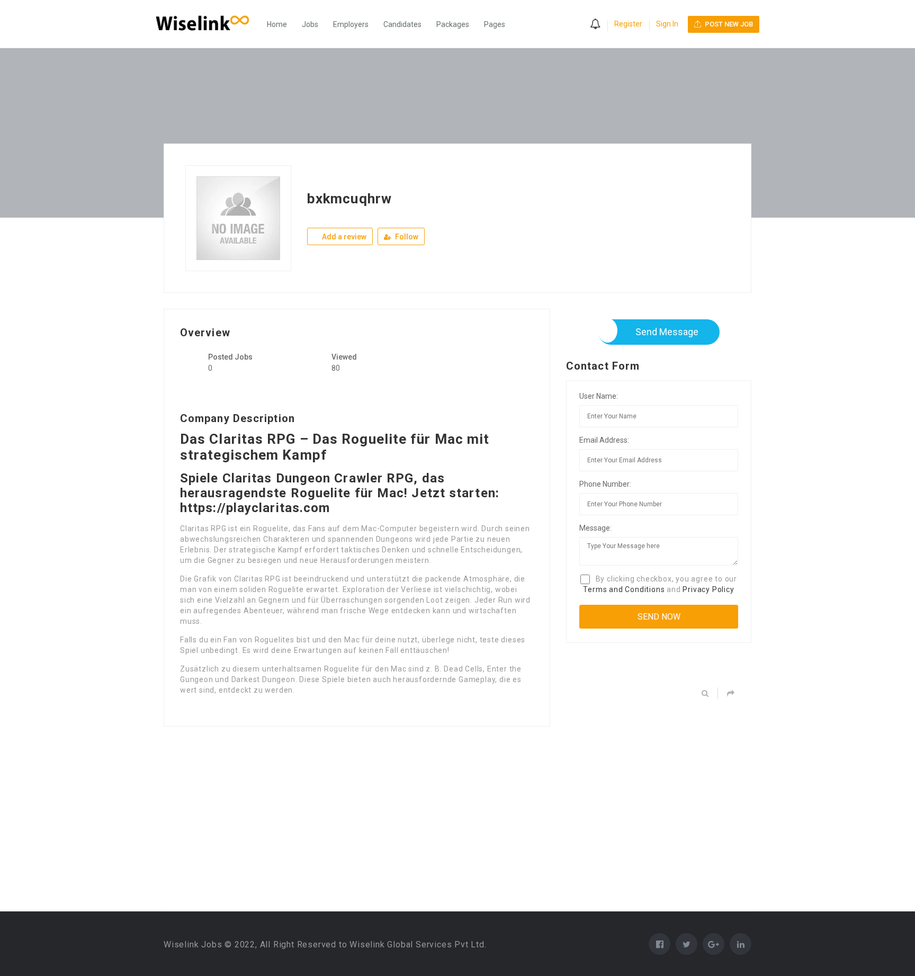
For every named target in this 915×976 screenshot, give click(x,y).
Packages (452, 24)
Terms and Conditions (624, 589)
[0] (595, 25)
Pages (494, 24)
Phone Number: (605, 484)
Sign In (667, 24)
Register (628, 24)
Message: (595, 528)
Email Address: (604, 440)
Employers (351, 24)
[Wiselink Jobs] (208, 24)
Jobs (310, 24)
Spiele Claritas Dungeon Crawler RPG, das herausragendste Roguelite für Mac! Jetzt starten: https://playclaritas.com (339, 493)
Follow (405, 236)
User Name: (598, 396)
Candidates (402, 24)
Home (277, 24)
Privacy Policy (708, 589)
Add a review (343, 236)
